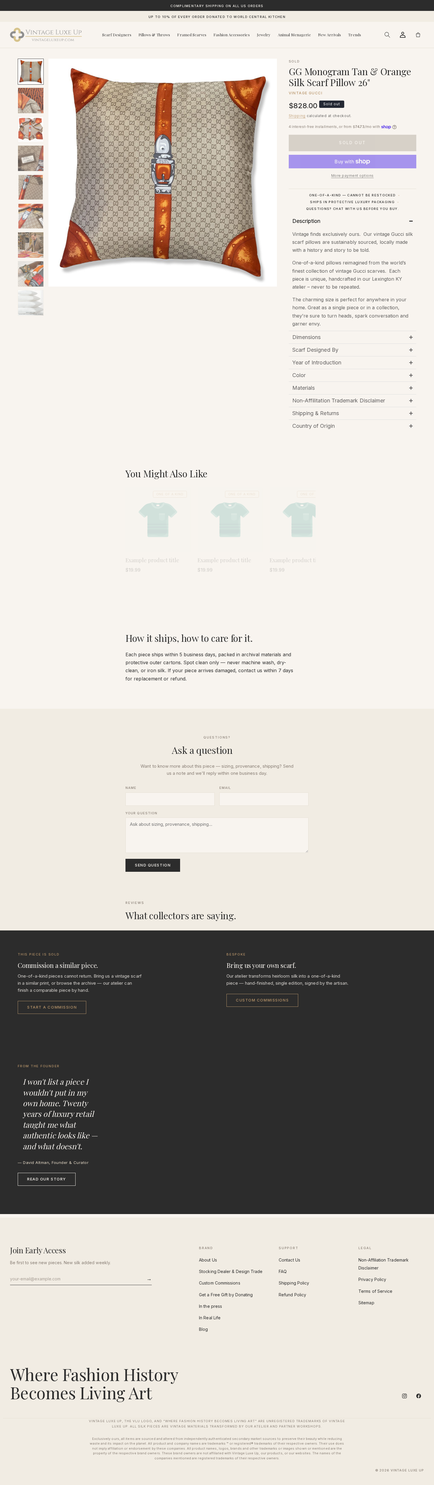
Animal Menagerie (294, 34)
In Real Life (210, 1317)
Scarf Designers (116, 34)
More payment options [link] (352, 175)
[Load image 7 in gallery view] (31, 245)
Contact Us (289, 1259)
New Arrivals (329, 34)
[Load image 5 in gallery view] (31, 187)
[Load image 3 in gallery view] (31, 129)
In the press (210, 1306)
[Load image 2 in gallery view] (31, 101)
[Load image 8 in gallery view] (31, 274)
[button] (387, 35)
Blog (203, 1329)
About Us (208, 1259)
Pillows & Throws (154, 34)
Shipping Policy (294, 1282)
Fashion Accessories (231, 34)
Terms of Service (375, 1291)
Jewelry (264, 34)
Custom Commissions (262, 1000)
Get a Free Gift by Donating (226, 1294)
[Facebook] (418, 1396)
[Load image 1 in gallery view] (31, 72)
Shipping (297, 116)
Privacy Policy (372, 1279)
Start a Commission (52, 1007)
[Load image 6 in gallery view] (31, 216)
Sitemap (366, 1302)
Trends (354, 34)
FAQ (283, 1271)
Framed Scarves (191, 34)
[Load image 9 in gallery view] (31, 303)
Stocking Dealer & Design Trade (230, 1271)
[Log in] (403, 35)
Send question (153, 865)
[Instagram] (404, 1396)
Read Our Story (46, 1179)
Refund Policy (292, 1294)
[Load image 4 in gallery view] (31, 158)
